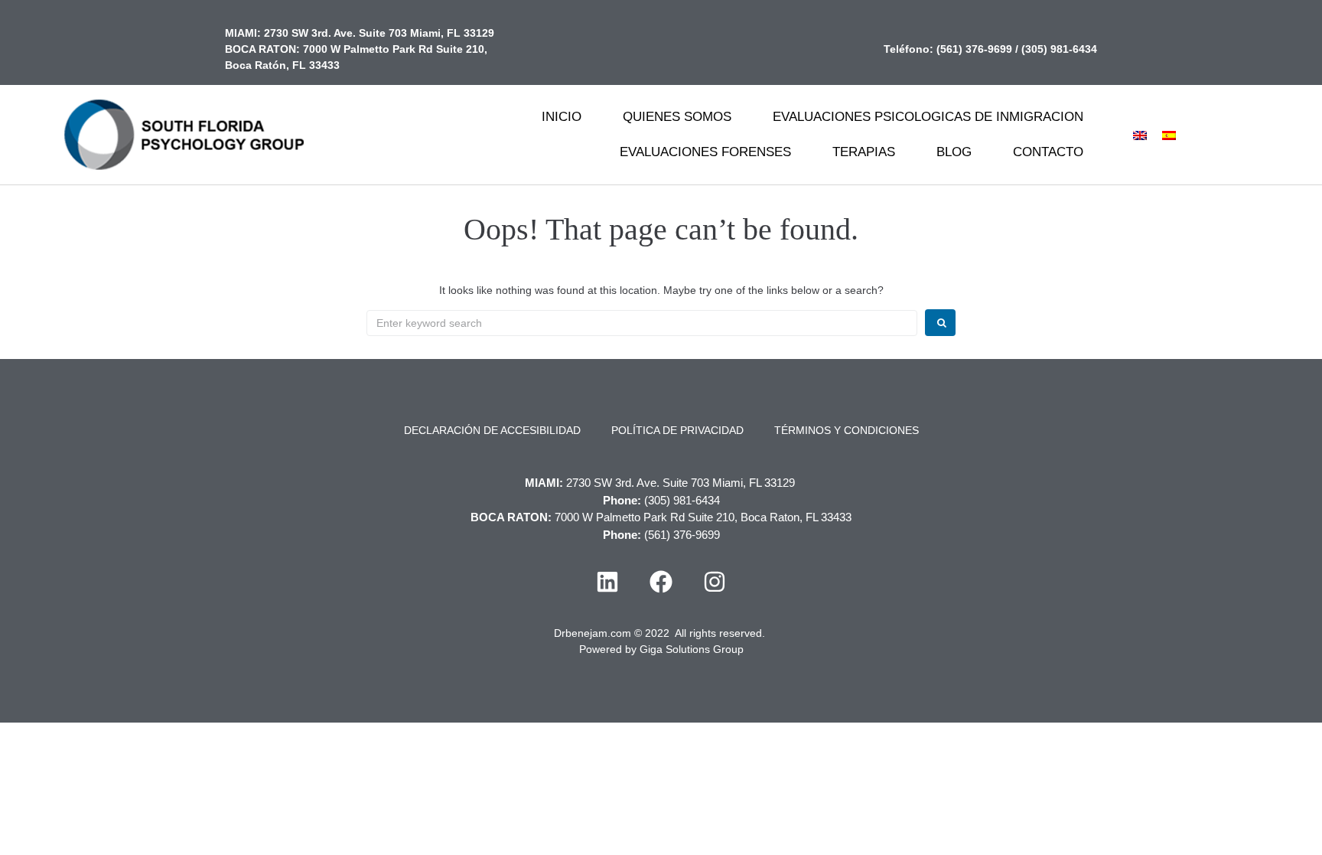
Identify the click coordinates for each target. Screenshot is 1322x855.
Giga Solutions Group (692, 649)
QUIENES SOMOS (677, 116)
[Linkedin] (607, 581)
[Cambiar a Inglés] (1139, 134)
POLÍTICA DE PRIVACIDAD (677, 430)
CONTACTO (1048, 152)
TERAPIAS (863, 152)
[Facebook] (661, 581)
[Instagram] (714, 581)
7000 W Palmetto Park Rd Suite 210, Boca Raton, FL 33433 (703, 517)
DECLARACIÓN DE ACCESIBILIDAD (492, 430)
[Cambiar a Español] (1169, 134)
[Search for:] (641, 323)
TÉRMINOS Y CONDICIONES (846, 430)
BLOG (954, 152)
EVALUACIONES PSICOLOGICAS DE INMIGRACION (928, 116)
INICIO (561, 116)
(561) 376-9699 (974, 49)
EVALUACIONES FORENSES (705, 152)
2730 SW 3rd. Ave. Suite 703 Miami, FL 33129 (379, 33)
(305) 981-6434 (1059, 49)
